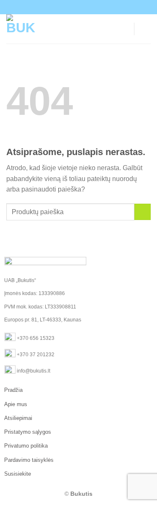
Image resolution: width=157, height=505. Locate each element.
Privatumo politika (26, 446)
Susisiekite (17, 474)
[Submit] (142, 212)
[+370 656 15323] (83, 7)
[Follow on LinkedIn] (103, 7)
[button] (146, 28)
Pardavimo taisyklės (29, 460)
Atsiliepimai (18, 418)
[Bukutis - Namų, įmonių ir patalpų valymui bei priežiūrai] (51, 29)
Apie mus (15, 404)
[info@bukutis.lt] (54, 7)
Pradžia (13, 390)
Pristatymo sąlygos (27, 432)
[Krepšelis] (124, 29)
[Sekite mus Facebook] (95, 7)
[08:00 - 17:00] (68, 7)
